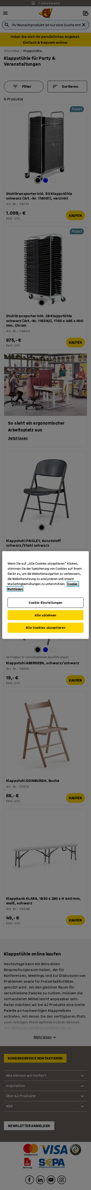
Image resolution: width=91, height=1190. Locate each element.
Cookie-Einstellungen (45, 603)
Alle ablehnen (45, 615)
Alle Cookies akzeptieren (46, 628)
